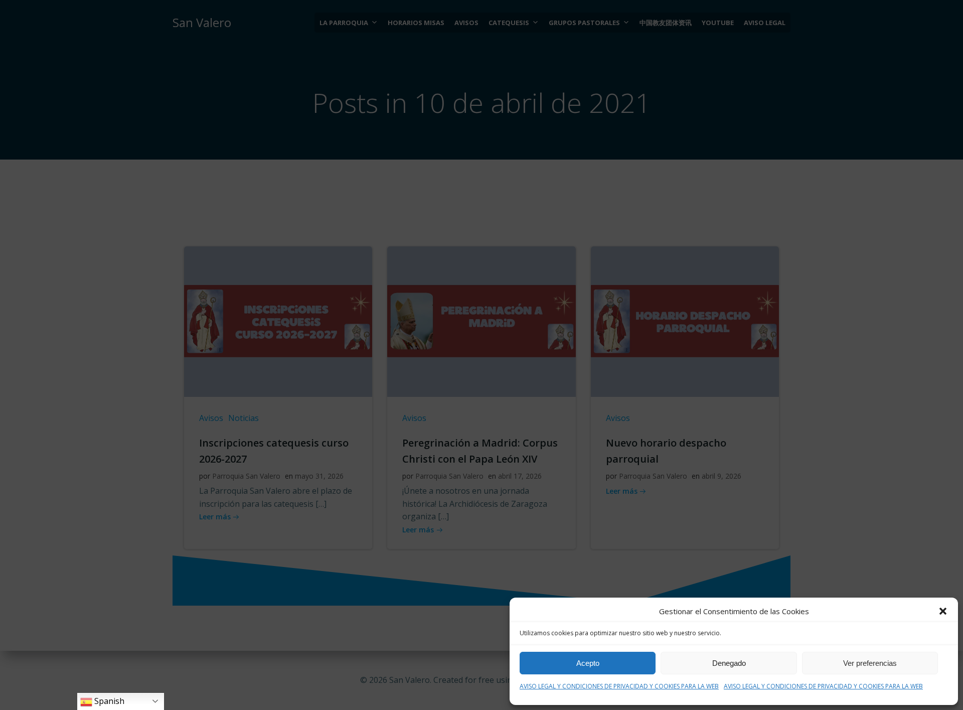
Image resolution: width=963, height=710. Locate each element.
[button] (943, 611)
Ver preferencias (870, 663)
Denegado (729, 663)
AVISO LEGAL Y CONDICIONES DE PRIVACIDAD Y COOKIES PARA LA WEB (619, 686)
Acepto (587, 663)
